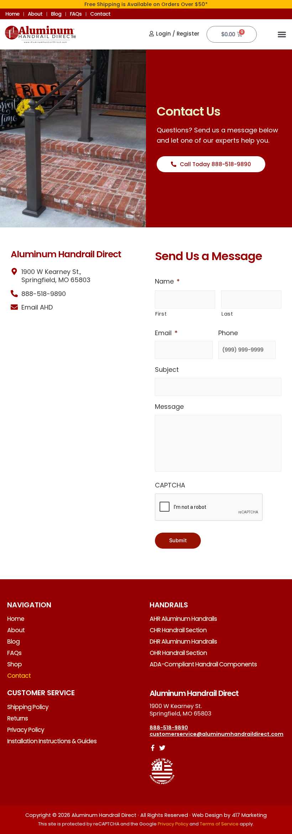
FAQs (76, 13)
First (161, 313)
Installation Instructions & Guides (52, 741)
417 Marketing (249, 815)
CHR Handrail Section (178, 630)
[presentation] (209, 507)
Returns (17, 718)
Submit (178, 540)
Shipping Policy (27, 707)
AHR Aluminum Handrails (183, 618)
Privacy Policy (25, 729)
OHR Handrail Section (178, 653)
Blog (56, 13)
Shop (14, 664)
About (35, 13)
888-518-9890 (169, 727)
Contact (100, 13)
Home (12, 13)
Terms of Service (219, 824)
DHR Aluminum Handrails (183, 641)
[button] (282, 34)
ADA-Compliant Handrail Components (203, 664)
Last (227, 313)
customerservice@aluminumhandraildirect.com (216, 734)
